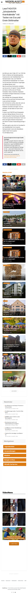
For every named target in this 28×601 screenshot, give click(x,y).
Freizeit (5, 354)
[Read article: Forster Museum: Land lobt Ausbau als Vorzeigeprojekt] (14, 236)
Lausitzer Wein (17, 588)
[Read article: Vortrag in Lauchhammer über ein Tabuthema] (14, 290)
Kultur (5, 301)
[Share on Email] (19, 56)
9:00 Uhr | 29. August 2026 (12, 414)
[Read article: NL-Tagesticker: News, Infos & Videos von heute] (14, 183)
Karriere (2, 580)
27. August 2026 (8, 314)
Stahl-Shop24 (22, 588)
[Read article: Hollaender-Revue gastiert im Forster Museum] (14, 201)
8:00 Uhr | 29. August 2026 (12, 425)
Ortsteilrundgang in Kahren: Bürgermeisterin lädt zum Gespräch (12, 346)
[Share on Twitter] (9, 56)
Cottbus (6, 336)
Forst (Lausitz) (7, 194)
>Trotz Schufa (10, 588)
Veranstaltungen (9, 451)
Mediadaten (14, 580)
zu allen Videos (14, 543)
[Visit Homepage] (15, 2)
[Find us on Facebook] (11, 592)
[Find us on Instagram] (13, 592)
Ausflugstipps (7, 318)
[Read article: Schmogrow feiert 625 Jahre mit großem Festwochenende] (14, 361)
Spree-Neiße (7, 265)
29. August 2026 (8, 189)
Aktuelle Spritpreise (10, 464)
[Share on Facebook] (5, 56)
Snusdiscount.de (11, 589)
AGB (25, 580)
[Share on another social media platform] (23, 56)
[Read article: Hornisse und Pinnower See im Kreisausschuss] (14, 379)
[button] (14, 505)
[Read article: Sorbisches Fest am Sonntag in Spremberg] (14, 219)
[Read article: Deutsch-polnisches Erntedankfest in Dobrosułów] (14, 272)
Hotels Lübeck (17, 589)
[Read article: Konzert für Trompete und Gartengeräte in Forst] (14, 325)
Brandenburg (7, 176)
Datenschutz (20, 580)
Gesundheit (6, 283)
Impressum (8, 580)
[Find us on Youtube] (15, 592)
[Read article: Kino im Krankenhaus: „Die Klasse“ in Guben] (14, 308)
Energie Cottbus (9, 460)
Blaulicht (7, 455)
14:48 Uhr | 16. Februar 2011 (8, 23)
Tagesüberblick (9, 446)
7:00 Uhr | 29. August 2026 (12, 436)
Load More (14, 391)
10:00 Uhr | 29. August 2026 (12, 408)
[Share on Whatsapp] (14, 56)
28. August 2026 (8, 207)
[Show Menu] (1, 2)
